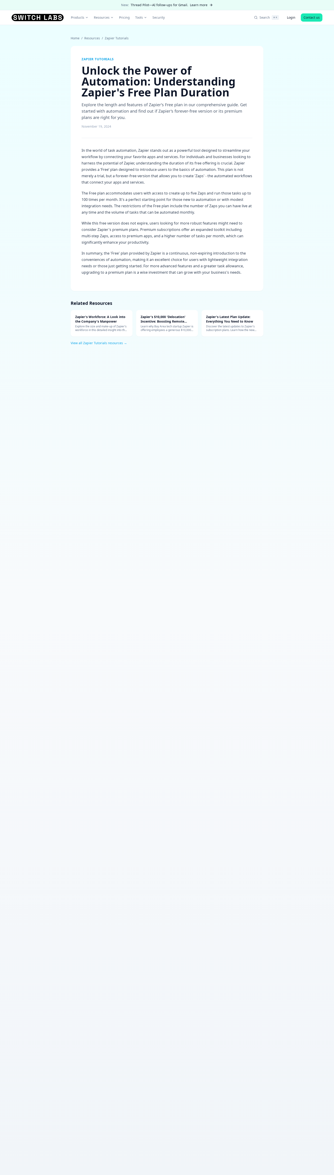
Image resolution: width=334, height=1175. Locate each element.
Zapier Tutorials (117, 38)
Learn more (198, 5)
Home (75, 38)
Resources (102, 17)
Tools (139, 17)
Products (77, 17)
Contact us (312, 17)
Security (158, 17)
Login (291, 17)
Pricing (124, 17)
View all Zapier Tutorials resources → (99, 343)
